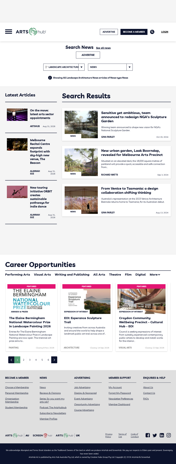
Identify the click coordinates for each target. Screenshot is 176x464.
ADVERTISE (109, 31)
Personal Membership (16, 393)
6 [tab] (48, 359)
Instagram (169, 435)
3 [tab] (29, 359)
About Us (148, 387)
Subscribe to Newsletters (53, 413)
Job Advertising (82, 387)
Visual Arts (42, 274)
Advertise (88, 55)
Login (164, 31)
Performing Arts (17, 274)
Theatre (115, 274)
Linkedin (162, 435)
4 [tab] (36, 359)
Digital (140, 274)
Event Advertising (83, 398)
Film (128, 274)
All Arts (99, 274)
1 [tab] (17, 359)
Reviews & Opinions (50, 393)
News (43, 387)
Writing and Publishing (72, 274)
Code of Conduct (135, 435)
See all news (103, 48)
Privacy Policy (108, 435)
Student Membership (16, 407)
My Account (115, 387)
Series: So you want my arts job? (52, 400)
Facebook (148, 435)
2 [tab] (23, 359)
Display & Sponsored (85, 393)
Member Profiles (48, 418)
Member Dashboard (119, 404)
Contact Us (149, 393)
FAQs (146, 398)
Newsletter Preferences (121, 398)
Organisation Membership (12, 400)
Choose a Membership (17, 387)
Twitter (154, 435)
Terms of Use (122, 435)
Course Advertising (84, 410)
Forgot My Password (120, 393)
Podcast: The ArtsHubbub (53, 407)
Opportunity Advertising (87, 404)
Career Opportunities (40, 264)
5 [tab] (42, 359)
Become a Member (134, 31)
